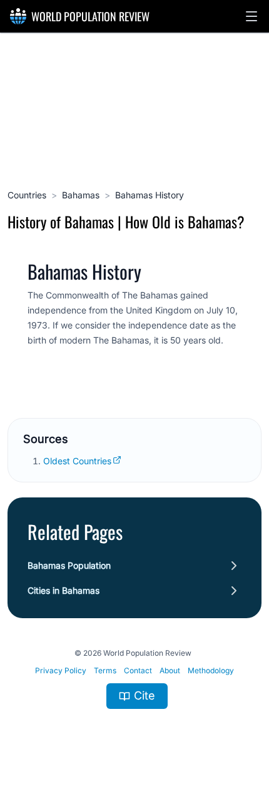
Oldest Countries (77, 461)
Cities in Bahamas (63, 590)
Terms (105, 670)
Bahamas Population (69, 565)
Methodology (211, 670)
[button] (251, 16)
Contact (138, 670)
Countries (27, 195)
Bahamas (80, 195)
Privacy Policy (60, 670)
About (170, 670)
